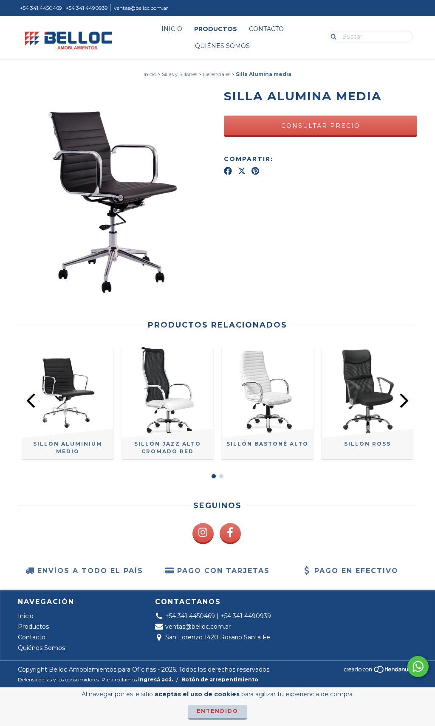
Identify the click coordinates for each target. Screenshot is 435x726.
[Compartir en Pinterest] (255, 171)
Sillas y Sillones (179, 74)
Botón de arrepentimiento (219, 679)
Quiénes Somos (222, 46)
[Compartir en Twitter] (242, 171)
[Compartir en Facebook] (228, 171)
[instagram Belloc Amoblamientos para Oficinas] (203, 533)
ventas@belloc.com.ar (141, 8)
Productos (215, 29)
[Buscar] (331, 36)
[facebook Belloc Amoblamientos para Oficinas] (230, 533)
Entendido (217, 711)
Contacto (266, 29)
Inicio (171, 29)
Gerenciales (216, 74)
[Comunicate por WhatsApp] (418, 666)
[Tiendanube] (380, 672)
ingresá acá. (155, 679)
